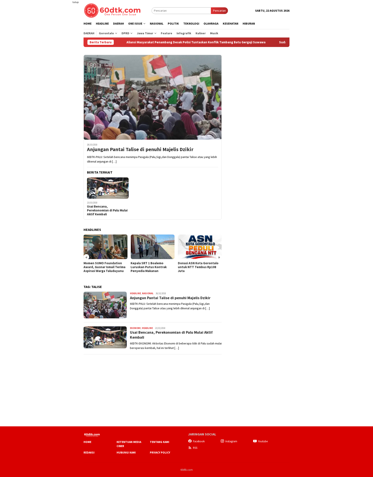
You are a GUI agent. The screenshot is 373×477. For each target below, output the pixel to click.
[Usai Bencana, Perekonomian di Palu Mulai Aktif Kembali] (108, 188)
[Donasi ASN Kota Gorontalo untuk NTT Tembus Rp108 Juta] (200, 247)
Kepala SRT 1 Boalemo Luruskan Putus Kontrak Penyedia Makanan (149, 267)
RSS (195, 448)
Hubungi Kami (126, 452)
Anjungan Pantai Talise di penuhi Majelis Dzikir (140, 149)
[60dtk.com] (112, 10)
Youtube (263, 441)
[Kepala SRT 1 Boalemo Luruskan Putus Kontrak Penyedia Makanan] (152, 247)
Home (87, 442)
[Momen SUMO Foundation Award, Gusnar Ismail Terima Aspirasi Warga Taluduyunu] (105, 247)
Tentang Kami (159, 442)
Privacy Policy (160, 452)
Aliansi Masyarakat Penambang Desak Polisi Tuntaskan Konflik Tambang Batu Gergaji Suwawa (184, 42)
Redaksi (89, 452)
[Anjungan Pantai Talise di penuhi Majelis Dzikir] (153, 97)
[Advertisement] (67, 78)
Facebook (199, 441)
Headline (135, 293)
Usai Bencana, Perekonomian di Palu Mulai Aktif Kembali (107, 210)
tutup (76, 2)
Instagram (231, 441)
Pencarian (219, 11)
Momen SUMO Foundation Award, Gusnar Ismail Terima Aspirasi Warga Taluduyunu (104, 267)
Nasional (147, 293)
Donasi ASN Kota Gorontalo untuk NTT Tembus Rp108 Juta (198, 267)
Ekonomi (135, 328)
